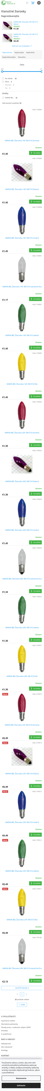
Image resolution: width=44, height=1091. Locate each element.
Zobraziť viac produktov (21, 46)
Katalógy (4, 1050)
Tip (7, 88)
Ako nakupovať (6, 1047)
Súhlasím (21, 1085)
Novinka (9, 85)
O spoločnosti (6, 1034)
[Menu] (39, 3)
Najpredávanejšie (9, 57)
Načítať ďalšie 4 (22, 988)
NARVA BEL (11, 98)
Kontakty (4, 1030)
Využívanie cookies (8, 1021)
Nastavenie (21, 1078)
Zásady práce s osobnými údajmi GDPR (16, 1027)
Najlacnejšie (19, 52)
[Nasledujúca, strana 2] (22, 994)
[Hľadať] (27, 3)
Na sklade (10, 78)
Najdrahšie (30, 52)
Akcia (8, 82)
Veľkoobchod (6, 1044)
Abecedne (21, 57)
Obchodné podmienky (9, 1024)
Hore (23, 1005)
